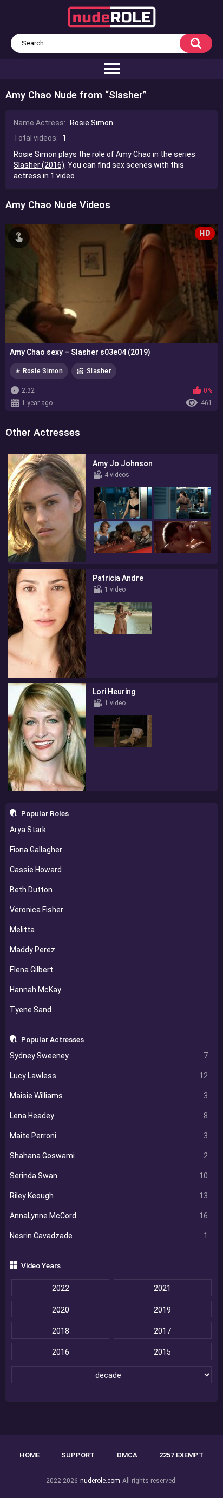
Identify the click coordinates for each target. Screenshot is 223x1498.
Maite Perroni (109, 1135)
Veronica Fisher (36, 909)
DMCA (127, 1455)
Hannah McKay (35, 989)
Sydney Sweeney (109, 1055)
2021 (162, 1288)
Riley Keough (109, 1195)
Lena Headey (109, 1115)
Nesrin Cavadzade (109, 1235)
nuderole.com (100, 1480)
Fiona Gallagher (36, 849)
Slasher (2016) (39, 165)
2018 (60, 1331)
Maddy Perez (32, 949)
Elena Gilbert (31, 969)
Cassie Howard (36, 869)
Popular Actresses (52, 1039)
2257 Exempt (181, 1455)
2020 (60, 1309)
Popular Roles (45, 813)
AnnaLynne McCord (109, 1215)
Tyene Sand (30, 1009)
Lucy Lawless (109, 1075)
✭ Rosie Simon (39, 371)
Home (29, 1455)
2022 (60, 1288)
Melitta (22, 929)
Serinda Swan (109, 1175)
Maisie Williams (109, 1095)
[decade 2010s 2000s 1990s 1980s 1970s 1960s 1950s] (112, 1375)
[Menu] (111, 69)
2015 (162, 1352)
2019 (162, 1309)
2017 (162, 1331)
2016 (60, 1352)
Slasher (99, 371)
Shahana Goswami (109, 1155)
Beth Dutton (31, 889)
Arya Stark (28, 829)
